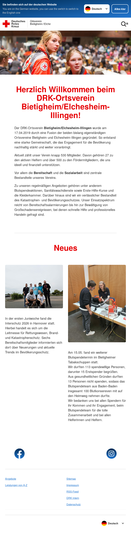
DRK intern (72, 498)
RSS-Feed (72, 491)
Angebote (10, 479)
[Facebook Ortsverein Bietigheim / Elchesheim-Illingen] (19, 453)
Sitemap (71, 479)
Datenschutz (73, 504)
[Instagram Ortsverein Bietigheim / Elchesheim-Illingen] (111, 453)
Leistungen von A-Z (16, 485)
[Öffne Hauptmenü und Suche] (124, 24)
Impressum (72, 485)
